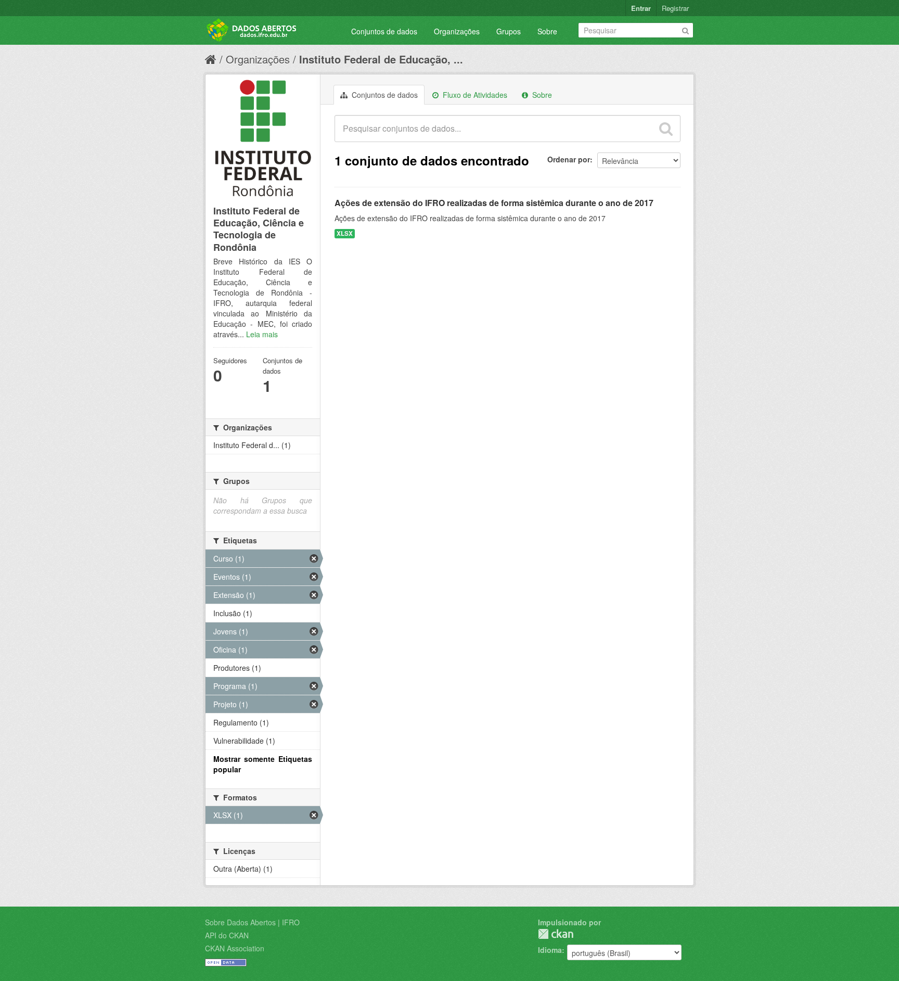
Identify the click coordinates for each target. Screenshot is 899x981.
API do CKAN (227, 935)
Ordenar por (568, 159)
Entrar (641, 8)
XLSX (345, 233)
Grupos (508, 31)
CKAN (555, 933)
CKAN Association (234, 948)
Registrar (675, 8)
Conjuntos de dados (384, 31)
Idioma (550, 950)
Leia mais (262, 334)
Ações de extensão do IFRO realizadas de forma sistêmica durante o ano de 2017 (494, 203)
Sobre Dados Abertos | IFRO (252, 922)
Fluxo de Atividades (474, 95)
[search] (666, 128)
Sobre (547, 31)
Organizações (457, 31)
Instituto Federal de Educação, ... (381, 59)
